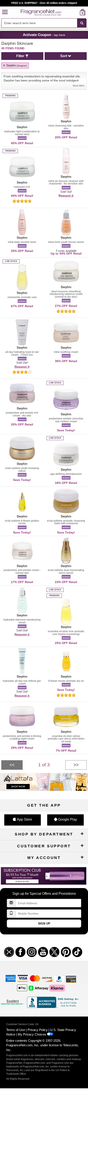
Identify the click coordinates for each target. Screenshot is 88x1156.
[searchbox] (39, 23)
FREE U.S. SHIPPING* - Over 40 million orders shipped (44, 3)
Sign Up (44, 923)
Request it (66, 195)
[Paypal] (59, 979)
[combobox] (44, 23)
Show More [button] (78, 85)
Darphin (16, 65)
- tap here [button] (44, 35)
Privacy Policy (38, 1030)
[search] (75, 12)
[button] (4, 12)
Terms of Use (15, 1030)
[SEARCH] (82, 23)
